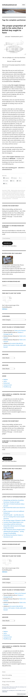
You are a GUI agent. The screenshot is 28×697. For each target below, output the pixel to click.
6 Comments (15, 198)
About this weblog (7, 675)
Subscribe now (7, 243)
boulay (13, 195)
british (18, 195)
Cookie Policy (4, 691)
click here (4, 309)
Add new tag (9, 195)
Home (3, 672)
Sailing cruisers (11, 194)
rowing (6, 197)
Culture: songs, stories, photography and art (11, 191)
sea (22, 197)
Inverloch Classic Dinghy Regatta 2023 (13, 522)
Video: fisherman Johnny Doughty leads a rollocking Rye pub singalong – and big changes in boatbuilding (14, 531)
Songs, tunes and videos (8, 681)
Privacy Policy (5, 684)
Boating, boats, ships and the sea (18, 190)
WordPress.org (7, 386)
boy (16, 195)
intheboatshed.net (9, 5)
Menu (23, 4)
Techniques (17, 194)
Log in (5, 381)
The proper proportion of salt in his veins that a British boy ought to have (14, 29)
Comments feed (7, 385)
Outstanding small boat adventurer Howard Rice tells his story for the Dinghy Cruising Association (14, 525)
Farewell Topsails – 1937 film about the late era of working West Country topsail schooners (13, 516)
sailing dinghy (18, 197)
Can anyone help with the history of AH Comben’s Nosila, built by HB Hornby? (14, 345)
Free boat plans (6, 678)
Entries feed (6, 383)
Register (5, 379)
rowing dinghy (12, 197)
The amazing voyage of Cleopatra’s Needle (14, 520)
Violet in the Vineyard (20, 330)
